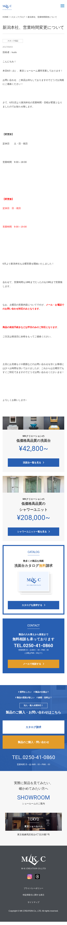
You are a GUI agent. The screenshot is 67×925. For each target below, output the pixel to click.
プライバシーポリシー (33, 888)
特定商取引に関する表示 (33, 895)
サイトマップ (33, 902)
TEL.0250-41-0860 (33, 757)
